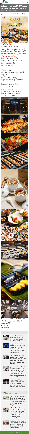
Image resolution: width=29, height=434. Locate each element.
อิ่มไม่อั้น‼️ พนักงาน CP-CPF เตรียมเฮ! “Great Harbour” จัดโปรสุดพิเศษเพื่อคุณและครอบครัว (14, 8)
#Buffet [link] (12, 319)
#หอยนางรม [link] (11, 321)
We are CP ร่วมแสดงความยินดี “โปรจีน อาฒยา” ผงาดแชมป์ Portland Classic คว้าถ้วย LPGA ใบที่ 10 (17, 338)
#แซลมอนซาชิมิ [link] (5, 323)
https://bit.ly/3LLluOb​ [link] (7, 65)
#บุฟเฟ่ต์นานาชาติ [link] (20, 319)
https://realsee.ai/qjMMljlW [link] (8, 96)
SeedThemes (18, 432)
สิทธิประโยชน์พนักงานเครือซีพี (18, 14)
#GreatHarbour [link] (5, 319)
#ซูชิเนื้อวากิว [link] (18, 321)
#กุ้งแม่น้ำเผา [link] (4, 321)
